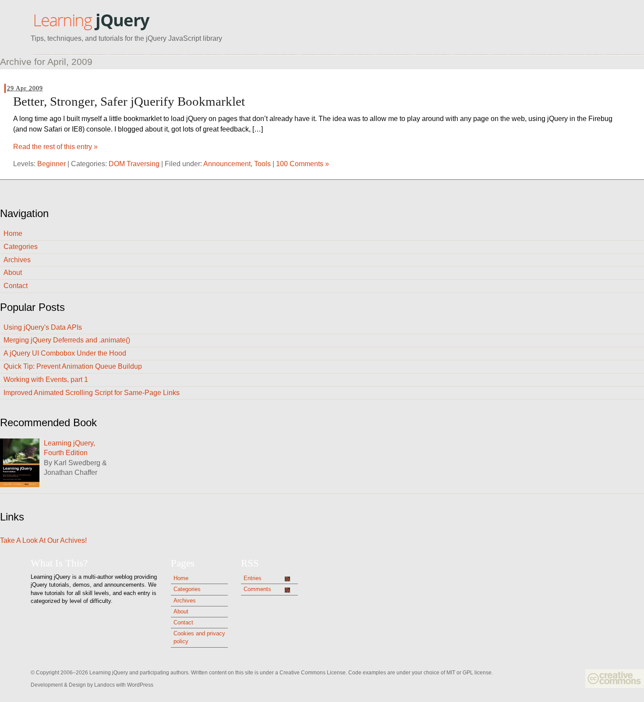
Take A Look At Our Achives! (43, 540)
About (13, 272)
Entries (253, 578)
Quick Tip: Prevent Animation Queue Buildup (73, 366)
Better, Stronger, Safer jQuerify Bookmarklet (129, 101)
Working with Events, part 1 (46, 379)
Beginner (51, 163)
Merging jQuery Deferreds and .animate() (67, 340)
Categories (21, 246)
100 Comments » (302, 163)
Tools (262, 163)
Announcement (227, 163)
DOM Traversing (134, 163)
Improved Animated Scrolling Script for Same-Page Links (92, 392)
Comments (257, 589)
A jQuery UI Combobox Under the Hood (65, 353)
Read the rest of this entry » (55, 146)
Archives (17, 260)
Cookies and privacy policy (199, 637)
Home (13, 233)
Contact (16, 285)
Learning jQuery (91, 21)
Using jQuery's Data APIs (43, 327)
